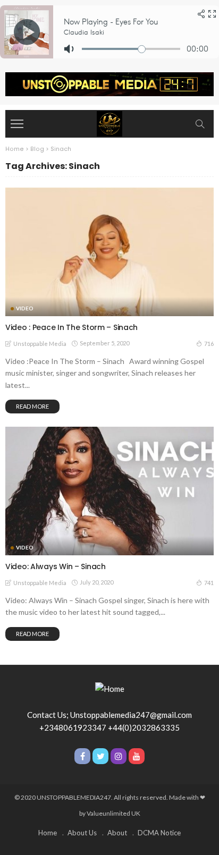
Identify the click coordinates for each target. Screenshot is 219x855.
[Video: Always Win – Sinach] (109, 491)
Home (47, 832)
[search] (200, 124)
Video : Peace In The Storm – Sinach (71, 327)
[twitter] (100, 756)
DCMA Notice (159, 832)
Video (24, 308)
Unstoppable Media (39, 343)
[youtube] (137, 756)
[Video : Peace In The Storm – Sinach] (109, 252)
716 (209, 343)
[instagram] (119, 756)
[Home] (109, 122)
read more (32, 406)
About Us (82, 832)
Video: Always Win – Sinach (55, 566)
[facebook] (82, 756)
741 (209, 582)
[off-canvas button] (17, 123)
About (117, 832)
